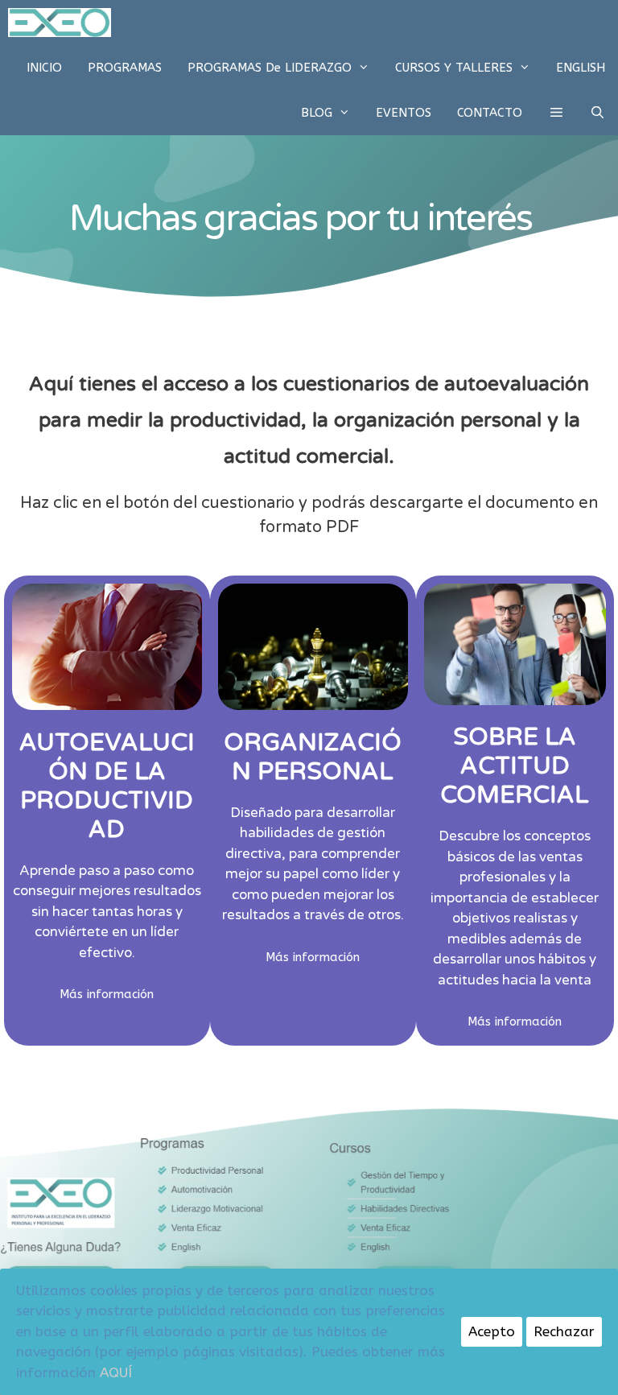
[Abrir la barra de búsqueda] (597, 112)
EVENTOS (403, 112)
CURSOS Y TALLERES (454, 67)
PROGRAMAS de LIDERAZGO (269, 67)
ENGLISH (580, 67)
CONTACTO (489, 112)
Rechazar (564, 1331)
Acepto (491, 1331)
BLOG (316, 112)
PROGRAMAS (125, 67)
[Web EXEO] (63, 22)
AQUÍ (116, 1372)
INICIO (44, 67)
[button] (555, 112)
